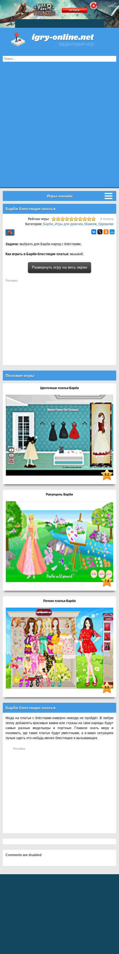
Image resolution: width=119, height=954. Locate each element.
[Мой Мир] (112, 231)
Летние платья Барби (59, 600)
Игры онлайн (59, 39)
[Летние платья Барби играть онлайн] (59, 648)
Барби (48, 224)
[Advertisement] (59, 127)
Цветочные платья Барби (59, 387)
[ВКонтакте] (93, 231)
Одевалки (105, 224)
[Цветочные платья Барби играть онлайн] (59, 435)
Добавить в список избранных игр (10, 232)
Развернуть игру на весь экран (59, 267)
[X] (99, 231)
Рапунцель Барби (59, 494)
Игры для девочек (69, 224)
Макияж (90, 224)
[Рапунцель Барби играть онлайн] (59, 541)
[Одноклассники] (106, 231)
